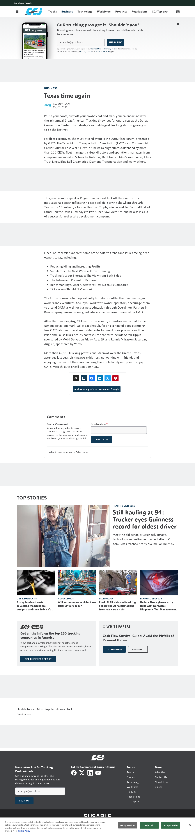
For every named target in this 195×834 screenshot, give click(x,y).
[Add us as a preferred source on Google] (84, 378)
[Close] (190, 825)
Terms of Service (102, 51)
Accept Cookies (171, 825)
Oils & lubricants (27, 598)
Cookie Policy (24, 831)
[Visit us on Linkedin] (90, 772)
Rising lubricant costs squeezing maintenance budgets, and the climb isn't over (34, 606)
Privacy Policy (86, 51)
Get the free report (38, 658)
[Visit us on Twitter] (82, 772)
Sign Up (24, 800)
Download (114, 649)
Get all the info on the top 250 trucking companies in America (50, 635)
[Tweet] (108, 378)
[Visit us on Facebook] (74, 772)
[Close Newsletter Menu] (178, 24)
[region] (97, 825)
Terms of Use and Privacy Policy (104, 48)
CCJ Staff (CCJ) (61, 103)
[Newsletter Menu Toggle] (178, 11)
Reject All (149, 825)
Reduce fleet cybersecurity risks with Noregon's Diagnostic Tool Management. (158, 606)
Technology (106, 598)
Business (50, 88)
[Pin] (115, 378)
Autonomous (66, 598)
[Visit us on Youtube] (98, 772)
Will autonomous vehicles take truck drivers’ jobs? (77, 604)
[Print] (76, 378)
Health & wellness (124, 506)
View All (138, 649)
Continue (101, 439)
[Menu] (17, 11)
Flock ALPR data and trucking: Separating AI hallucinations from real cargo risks (117, 606)
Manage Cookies (127, 825)
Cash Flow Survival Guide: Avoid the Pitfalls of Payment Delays (138, 638)
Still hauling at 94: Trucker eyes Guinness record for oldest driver (144, 519)
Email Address (99, 424)
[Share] (92, 378)
